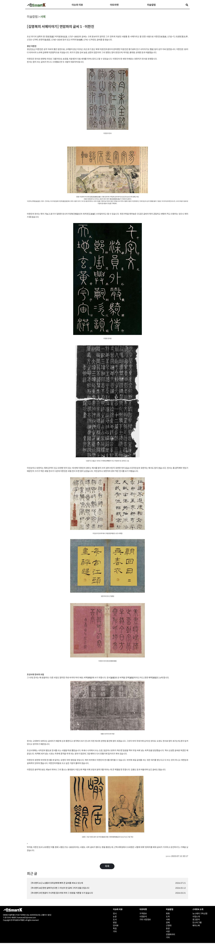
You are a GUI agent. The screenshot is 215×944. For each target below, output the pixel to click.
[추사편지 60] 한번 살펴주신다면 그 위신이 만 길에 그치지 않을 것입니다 (60, 888)
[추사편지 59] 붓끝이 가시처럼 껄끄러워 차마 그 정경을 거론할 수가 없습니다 (62, 893)
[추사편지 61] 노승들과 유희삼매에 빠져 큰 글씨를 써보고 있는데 (57, 883)
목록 (107, 866)
